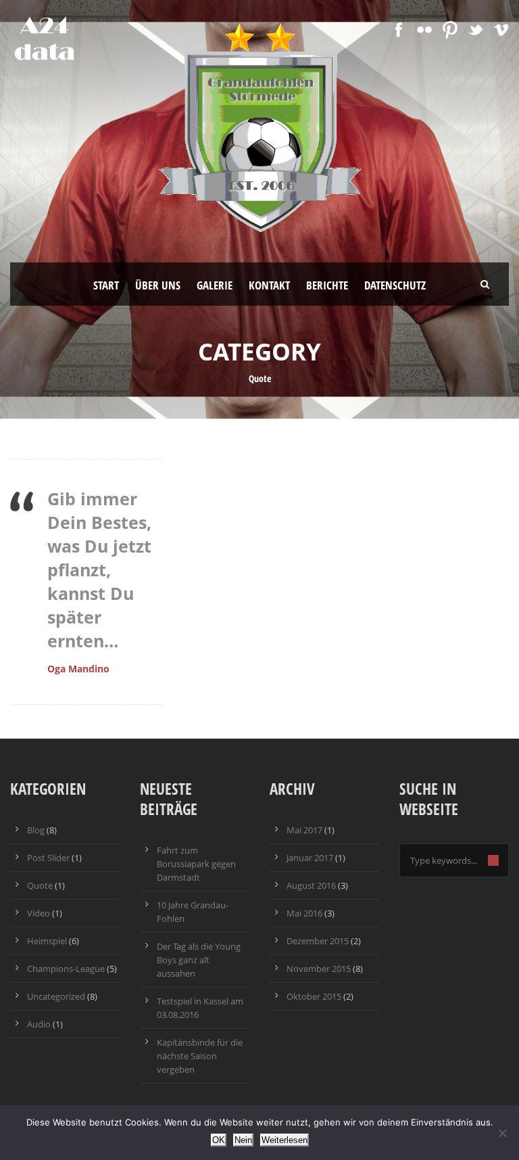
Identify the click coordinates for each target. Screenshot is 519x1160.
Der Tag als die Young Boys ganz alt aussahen (199, 959)
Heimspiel (47, 941)
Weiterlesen (284, 1140)
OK (218, 1140)
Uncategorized (56, 996)
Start (106, 285)
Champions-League (66, 968)
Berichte (327, 285)
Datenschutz (395, 285)
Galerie (214, 285)
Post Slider (48, 858)
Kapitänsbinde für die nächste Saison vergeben (200, 1055)
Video (38, 913)
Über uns (157, 285)
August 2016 (311, 885)
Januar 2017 (310, 858)
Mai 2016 (304, 913)
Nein (243, 1140)
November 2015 (319, 968)
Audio (39, 1024)
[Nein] (502, 1133)
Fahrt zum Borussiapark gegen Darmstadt (196, 863)
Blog (36, 830)
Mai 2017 (304, 830)
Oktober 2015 (314, 996)
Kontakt (269, 285)
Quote (40, 885)
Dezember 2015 (318, 941)
